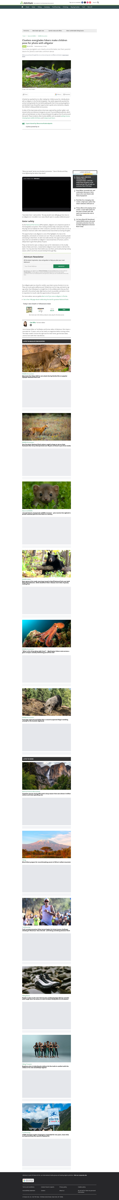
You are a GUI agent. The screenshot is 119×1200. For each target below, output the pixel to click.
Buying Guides (75, 7)
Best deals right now (38, 30)
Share (26, 94)
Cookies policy (82, 1187)
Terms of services (43, 270)
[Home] (22, 7)
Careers (43, 1190)
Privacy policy (63, 1187)
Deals (27, 7)
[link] (29, 310)
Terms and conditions (28, 1187)
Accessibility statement (29, 1190)
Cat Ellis (31, 46)
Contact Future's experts (47, 1187)
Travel (24, 36)
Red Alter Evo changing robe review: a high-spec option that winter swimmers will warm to (85, 201)
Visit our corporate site (80, 1175)
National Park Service (32, 225)
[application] (46, 194)
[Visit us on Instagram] (87, 2)
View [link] (64, 309)
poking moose (65, 116)
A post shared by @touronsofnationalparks (39, 123)
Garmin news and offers (55, 30)
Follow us (59, 94)
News (33, 7)
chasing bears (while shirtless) (31, 118)
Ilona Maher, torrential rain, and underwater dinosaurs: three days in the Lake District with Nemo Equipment (85, 193)
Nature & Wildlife (32, 36)
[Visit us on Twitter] (85, 2)
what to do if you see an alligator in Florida (54, 296)
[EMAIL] (31, 325)
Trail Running (56, 7)
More (89, 7)
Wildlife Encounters (42, 36)
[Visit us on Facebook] (82, 2)
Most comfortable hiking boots (75, 30)
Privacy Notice (27, 272)
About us (62, 1190)
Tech (83, 7)
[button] (96, 2)
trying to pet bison (49, 118)
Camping (47, 7)
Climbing (65, 7)
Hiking (40, 7)
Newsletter (67, 94)
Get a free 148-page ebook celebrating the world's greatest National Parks (45, 299)
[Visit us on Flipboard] (90, 2)
